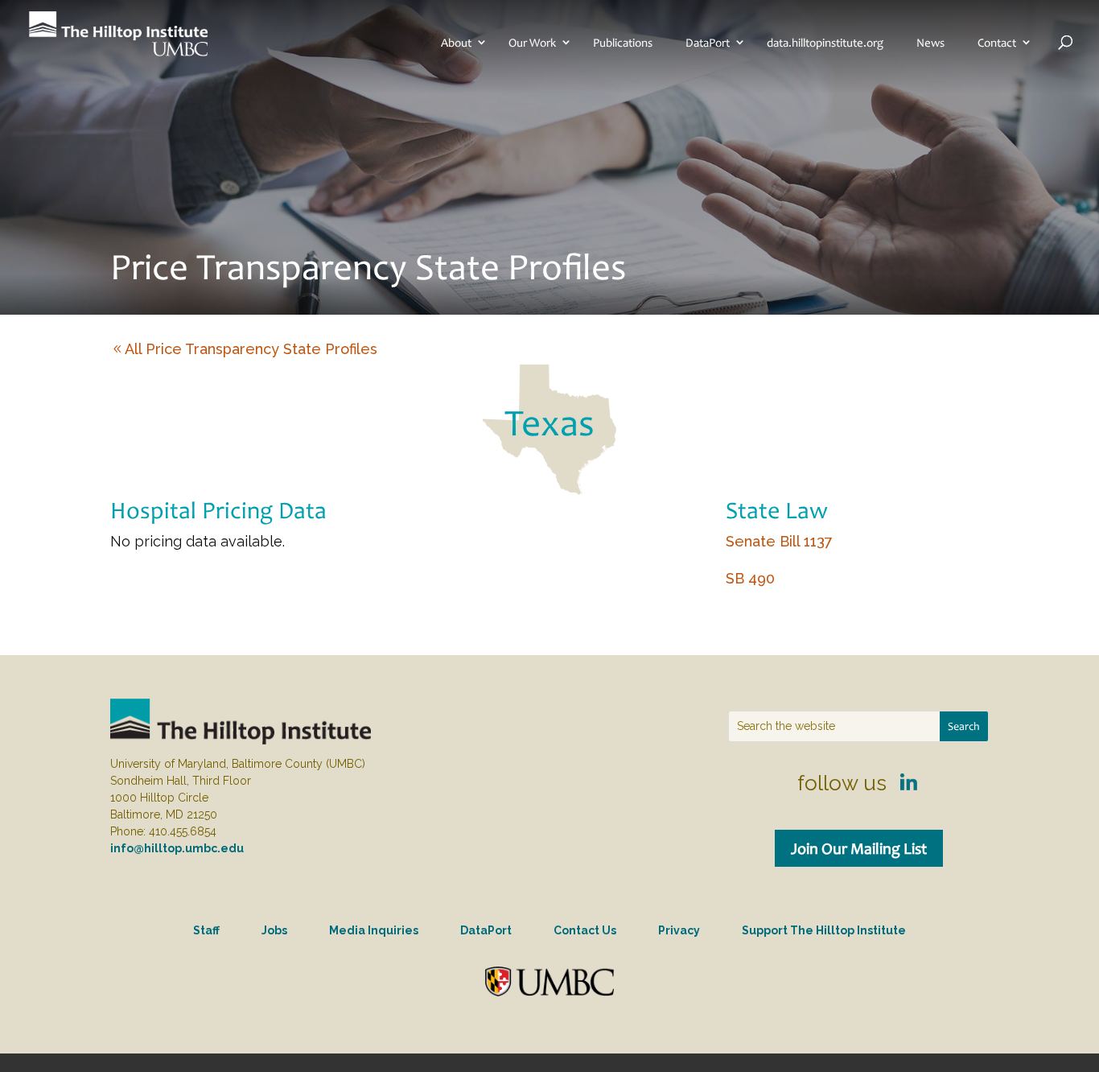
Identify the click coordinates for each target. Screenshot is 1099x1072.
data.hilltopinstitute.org (825, 42)
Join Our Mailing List (859, 848)
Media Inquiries (373, 930)
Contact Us (585, 930)
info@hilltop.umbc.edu (177, 848)
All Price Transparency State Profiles (251, 348)
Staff (206, 930)
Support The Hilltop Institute (824, 930)
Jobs (274, 930)
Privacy (679, 930)
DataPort (707, 42)
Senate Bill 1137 (779, 541)
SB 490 (750, 578)
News (930, 42)
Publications (622, 42)
